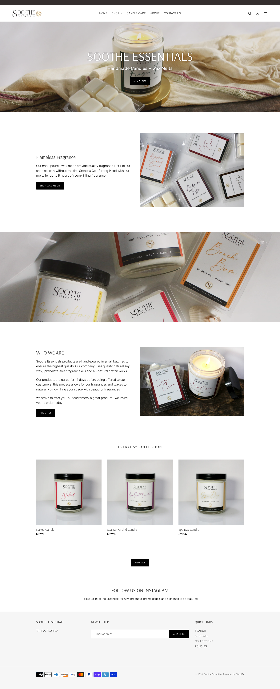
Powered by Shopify (233, 674)
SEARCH (200, 630)
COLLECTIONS (204, 641)
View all (140, 562)
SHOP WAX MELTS (50, 185)
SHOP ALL (201, 636)
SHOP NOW (140, 80)
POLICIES (201, 646)
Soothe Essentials (213, 674)
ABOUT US (46, 412)
